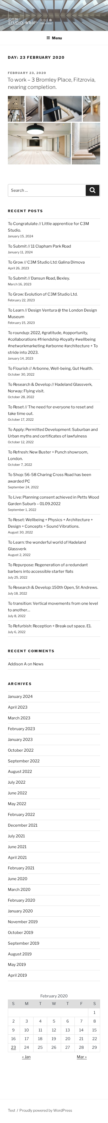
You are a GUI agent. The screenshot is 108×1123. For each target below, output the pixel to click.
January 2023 (20, 739)
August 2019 (20, 954)
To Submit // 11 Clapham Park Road (39, 246)
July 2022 (16, 782)
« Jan (26, 1057)
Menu (57, 38)
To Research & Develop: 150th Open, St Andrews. (53, 587)
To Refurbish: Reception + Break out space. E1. (49, 626)
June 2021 (17, 846)
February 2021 (21, 868)
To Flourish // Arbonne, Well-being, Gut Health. (50, 368)
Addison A (17, 664)
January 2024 (20, 696)
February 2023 (21, 728)
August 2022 (20, 771)
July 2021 (16, 836)
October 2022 (21, 750)
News (38, 664)
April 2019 (17, 975)
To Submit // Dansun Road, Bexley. (39, 278)
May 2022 (17, 803)
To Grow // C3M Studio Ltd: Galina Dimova (46, 262)
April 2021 (17, 857)
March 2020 (19, 889)
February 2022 (21, 814)
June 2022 (17, 793)
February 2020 (21, 900)
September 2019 (23, 943)
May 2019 (17, 964)
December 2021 (22, 825)
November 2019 (23, 921)
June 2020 (17, 878)
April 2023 (18, 707)
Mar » (82, 1057)
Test (11, 1110)
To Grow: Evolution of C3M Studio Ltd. (43, 294)
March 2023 (19, 718)
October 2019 (20, 932)
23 (13, 1047)
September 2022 (24, 761)
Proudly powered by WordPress (45, 1110)
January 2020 (20, 911)
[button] (16, 108)
